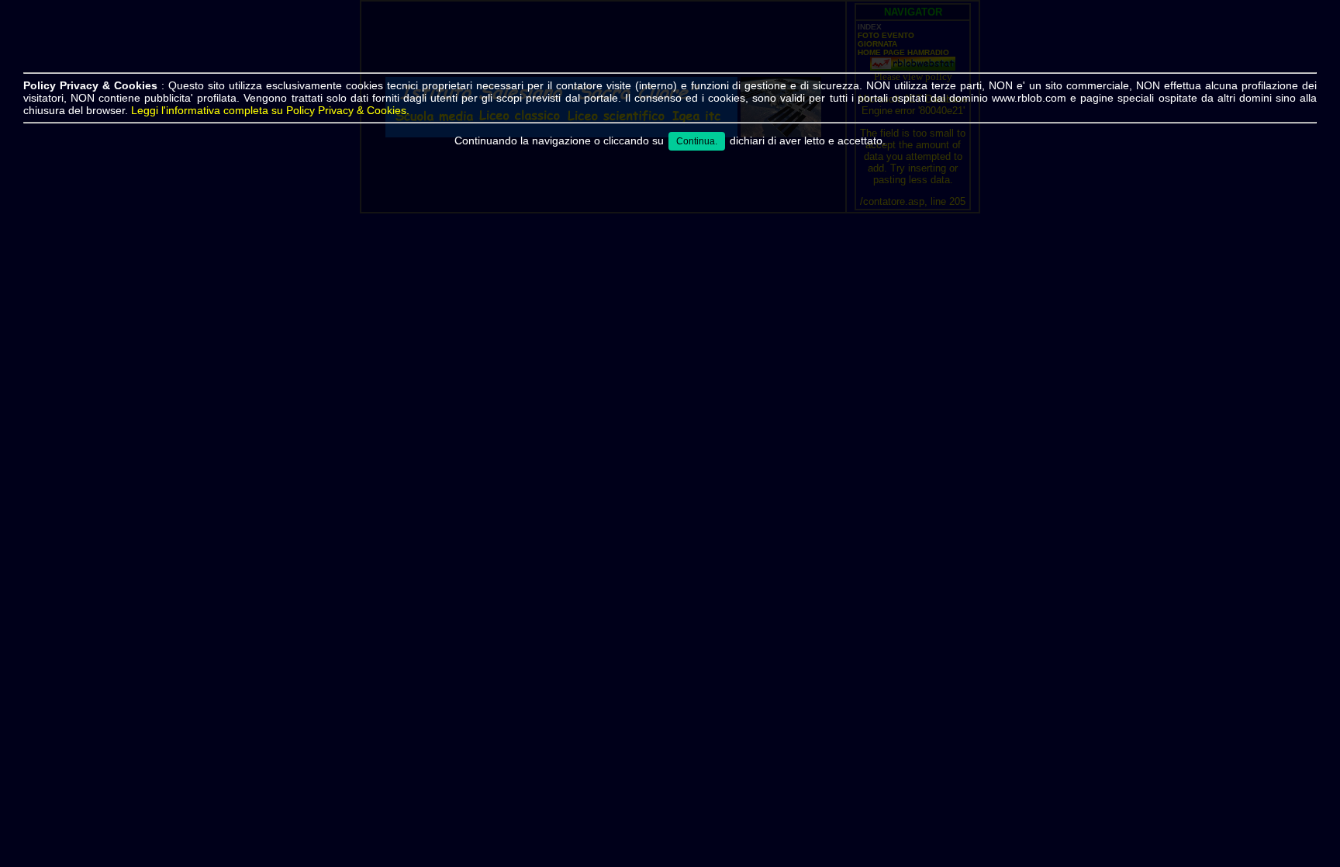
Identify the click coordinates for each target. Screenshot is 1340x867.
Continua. (696, 141)
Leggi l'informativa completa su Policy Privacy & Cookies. (270, 110)
